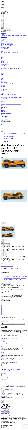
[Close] (2, 242)
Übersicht (3, 35)
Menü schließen (6, 30)
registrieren (5, 34)
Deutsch (2, 4)
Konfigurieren (9, 397)
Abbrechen (3, 341)
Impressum (6, 379)
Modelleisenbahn (5, 413)
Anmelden (3, 33)
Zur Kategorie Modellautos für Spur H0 (10, 68)
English (2, 7)
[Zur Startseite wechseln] (5, 14)
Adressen (16, 35)
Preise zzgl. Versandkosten (7, 266)
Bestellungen (4, 37)
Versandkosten (12, 385)
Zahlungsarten (22, 35)
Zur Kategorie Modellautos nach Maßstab (11, 104)
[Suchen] (2, 20)
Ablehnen (3, 397)
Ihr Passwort (4, 337)
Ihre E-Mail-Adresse (6, 335)
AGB (5, 368)
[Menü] (2, 16)
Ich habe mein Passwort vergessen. (9, 338)
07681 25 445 (4, 357)
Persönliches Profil (9, 35)
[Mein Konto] (2, 27)
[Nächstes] (5, 223)
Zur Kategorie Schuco (6, 113)
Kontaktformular (12, 362)
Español (2, 10)
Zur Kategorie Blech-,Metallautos (9, 52)
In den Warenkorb (5, 272)
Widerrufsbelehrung (8, 370)
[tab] (15, 278)
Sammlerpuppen (4, 408)
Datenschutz (6, 378)
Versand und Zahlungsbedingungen (12, 369)
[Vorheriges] (2, 223)
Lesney (2, 157)
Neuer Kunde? (20, 332)
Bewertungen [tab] (7, 280)
